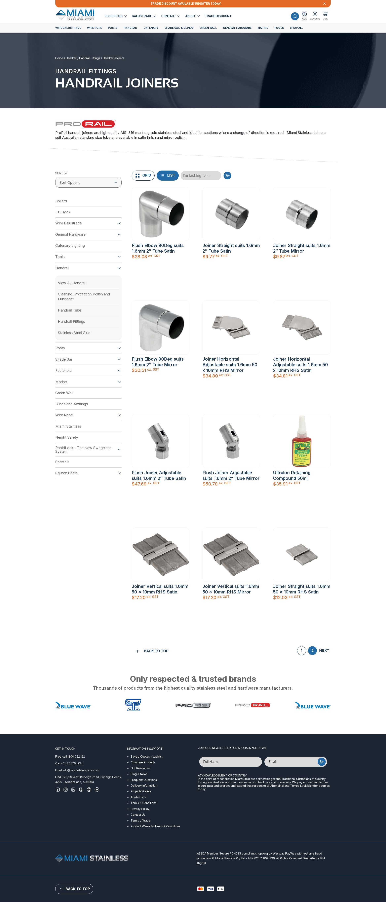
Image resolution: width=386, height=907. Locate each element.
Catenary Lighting (70, 245)
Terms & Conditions (143, 803)
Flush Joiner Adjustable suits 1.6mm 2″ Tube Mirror (231, 475)
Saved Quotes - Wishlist (146, 756)
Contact (169, 16)
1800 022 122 (76, 756)
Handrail (131, 27)
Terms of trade (140, 820)
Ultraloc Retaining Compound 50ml (291, 475)
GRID (146, 175)
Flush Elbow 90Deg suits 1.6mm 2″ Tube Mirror (158, 361)
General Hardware (237, 27)
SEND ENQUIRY (322, 762)
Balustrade (142, 16)
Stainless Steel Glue (74, 333)
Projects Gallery (141, 791)
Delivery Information (144, 785)
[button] (295, 16)
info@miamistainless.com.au (81, 770)
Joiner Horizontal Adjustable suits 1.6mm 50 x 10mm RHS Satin (300, 364)
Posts (113, 27)
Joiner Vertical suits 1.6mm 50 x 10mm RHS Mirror (230, 589)
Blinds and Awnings (71, 404)
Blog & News (139, 774)
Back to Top (156, 651)
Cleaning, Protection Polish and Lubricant (84, 296)
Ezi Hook (63, 212)
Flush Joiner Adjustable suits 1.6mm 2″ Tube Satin (159, 475)
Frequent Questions (144, 780)
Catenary (151, 27)
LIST (171, 175)
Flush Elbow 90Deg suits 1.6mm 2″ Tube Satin (158, 248)
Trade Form (138, 797)
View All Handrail (72, 283)
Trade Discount (218, 16)
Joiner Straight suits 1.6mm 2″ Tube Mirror (301, 248)
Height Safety (66, 437)
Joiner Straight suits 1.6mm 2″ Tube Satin (231, 248)
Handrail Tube (69, 310)
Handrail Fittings (89, 58)
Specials (62, 462)
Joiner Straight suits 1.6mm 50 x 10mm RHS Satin (301, 589)
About (190, 16)
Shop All (296, 27)
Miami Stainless (68, 426)
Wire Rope (94, 27)
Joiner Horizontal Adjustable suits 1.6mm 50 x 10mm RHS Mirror (229, 364)
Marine (263, 27)
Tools (279, 27)
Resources (114, 16)
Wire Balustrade (68, 27)
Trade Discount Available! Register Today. (186, 3)
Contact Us (138, 814)
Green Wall (208, 27)
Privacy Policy (140, 808)
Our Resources (141, 768)
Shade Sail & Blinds (179, 27)
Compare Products (143, 762)
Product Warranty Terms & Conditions (155, 826)
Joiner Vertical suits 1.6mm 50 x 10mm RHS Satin (160, 589)
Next (324, 650)
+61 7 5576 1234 (72, 763)
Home (59, 58)
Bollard (61, 201)
